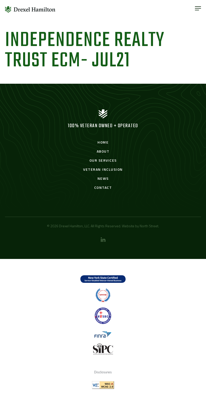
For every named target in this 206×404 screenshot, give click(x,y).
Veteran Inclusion (103, 169)
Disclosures (103, 372)
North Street (149, 226)
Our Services (103, 160)
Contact (103, 187)
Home (103, 142)
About (103, 151)
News (103, 178)
